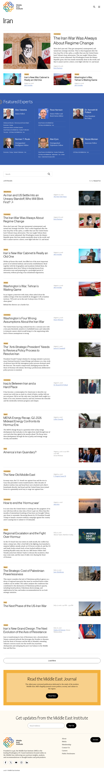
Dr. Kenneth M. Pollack (61, 385)
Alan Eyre (57, 504)
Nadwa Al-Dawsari (59, 630)
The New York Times (60, 196)
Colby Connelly (58, 419)
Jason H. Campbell (59, 348)
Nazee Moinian (58, 320)
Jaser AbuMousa (59, 572)
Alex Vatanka (28, 85)
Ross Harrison (58, 68)
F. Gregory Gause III (60, 476)
